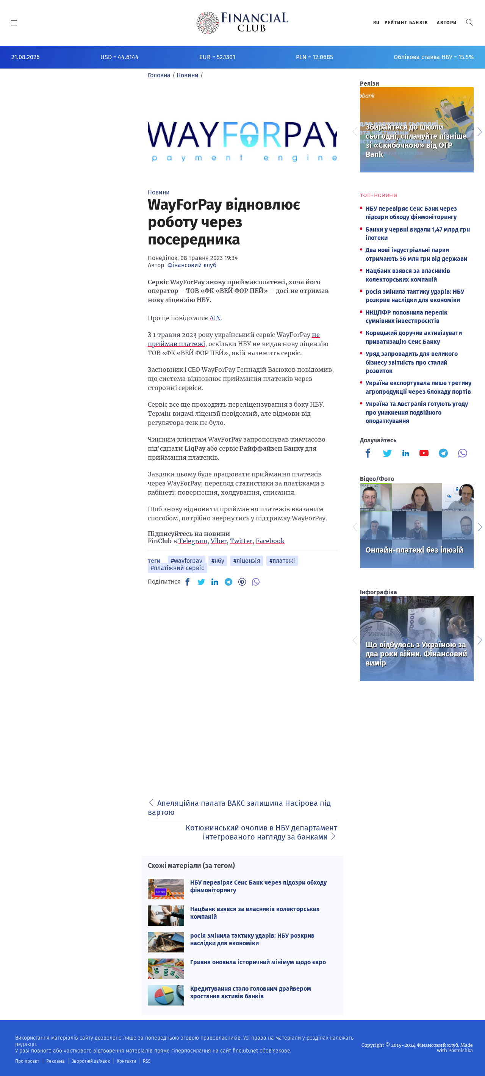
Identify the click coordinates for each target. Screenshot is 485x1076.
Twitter (241, 541)
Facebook (270, 541)
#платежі (282, 560)
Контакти (126, 1061)
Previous (354, 131)
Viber (219, 541)
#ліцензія (246, 560)
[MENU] (14, 23)
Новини (159, 192)
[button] (469, 22)
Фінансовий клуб (191, 265)
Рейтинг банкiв (406, 22)
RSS (147, 1061)
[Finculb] (369, 454)
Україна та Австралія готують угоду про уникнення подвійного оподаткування (417, 412)
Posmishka (460, 1050)
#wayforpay (186, 560)
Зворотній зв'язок (91, 1061)
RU (376, 22)
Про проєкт (27, 1061)
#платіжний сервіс (177, 568)
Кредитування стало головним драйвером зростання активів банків (250, 992)
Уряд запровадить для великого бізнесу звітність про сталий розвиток (412, 362)
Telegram (192, 541)
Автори (447, 22)
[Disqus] (242, 688)
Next (479, 131)
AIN (215, 318)
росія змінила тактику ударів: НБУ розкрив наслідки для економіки (252, 939)
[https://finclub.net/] (242, 22)
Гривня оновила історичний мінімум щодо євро (258, 962)
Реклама (55, 1061)
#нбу (217, 560)
